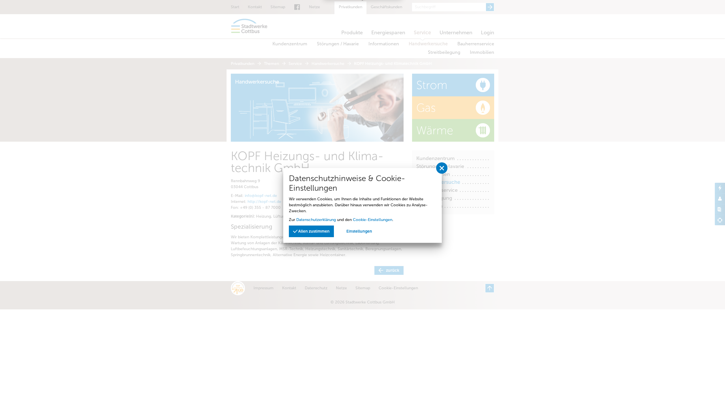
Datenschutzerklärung (316, 219)
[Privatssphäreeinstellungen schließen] (441, 168)
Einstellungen (359, 231)
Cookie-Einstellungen (372, 219)
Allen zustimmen (313, 231)
